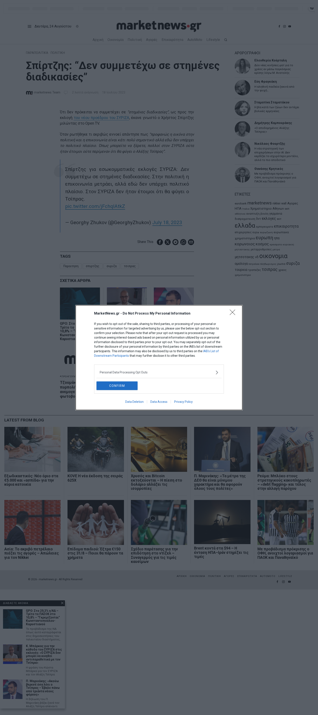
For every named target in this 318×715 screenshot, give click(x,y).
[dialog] (159, 357)
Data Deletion (134, 401)
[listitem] (159, 372)
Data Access (158, 401)
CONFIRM (117, 385)
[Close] (234, 314)
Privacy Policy (183, 401)
